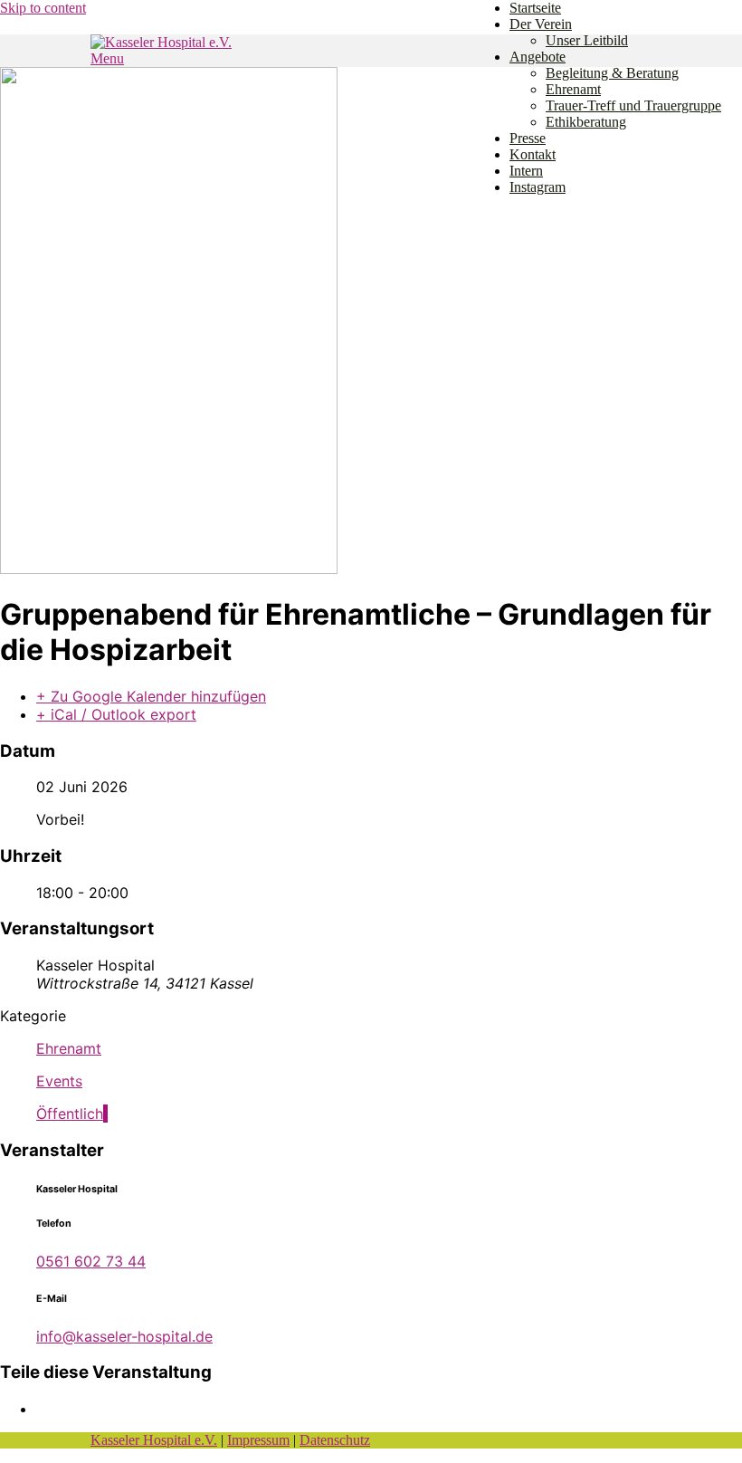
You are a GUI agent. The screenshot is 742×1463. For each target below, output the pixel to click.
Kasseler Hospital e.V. (153, 1440)
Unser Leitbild (587, 40)
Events (59, 1081)
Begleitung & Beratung (612, 73)
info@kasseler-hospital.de (124, 1336)
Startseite (535, 7)
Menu (107, 58)
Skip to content (43, 7)
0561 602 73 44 (91, 1261)
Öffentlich (69, 1113)
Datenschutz (335, 1440)
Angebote (537, 56)
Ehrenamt (573, 89)
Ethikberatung (586, 121)
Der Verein (540, 24)
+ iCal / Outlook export (116, 714)
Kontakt (532, 154)
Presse (527, 138)
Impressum (258, 1440)
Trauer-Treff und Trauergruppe (633, 105)
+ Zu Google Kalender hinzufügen (151, 696)
